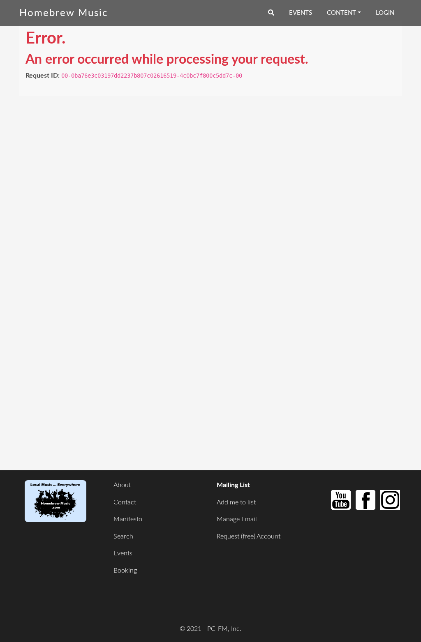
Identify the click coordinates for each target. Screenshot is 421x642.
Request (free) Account (248, 536)
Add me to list (236, 502)
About (122, 485)
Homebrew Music (63, 13)
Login (385, 13)
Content (341, 13)
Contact (124, 502)
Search (123, 536)
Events (300, 13)
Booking (125, 570)
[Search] (271, 13)
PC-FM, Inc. (224, 629)
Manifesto (127, 519)
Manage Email (237, 519)
